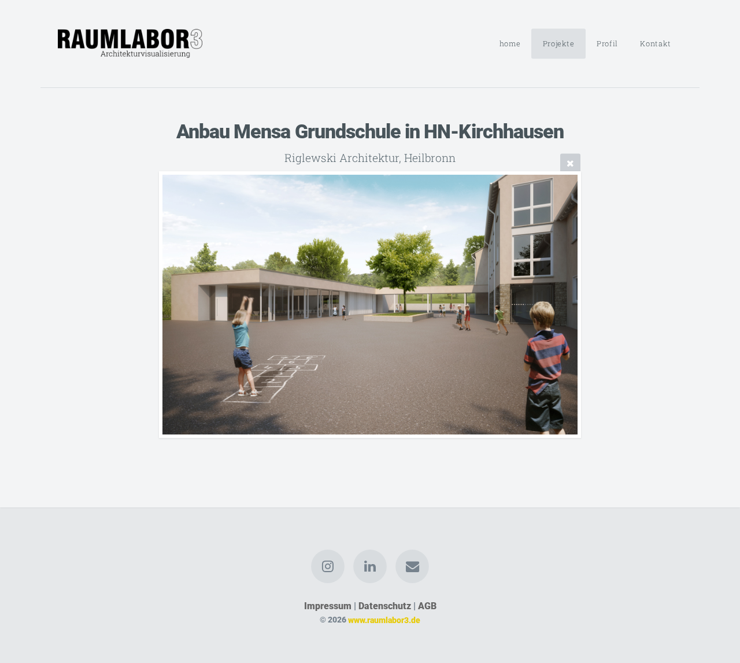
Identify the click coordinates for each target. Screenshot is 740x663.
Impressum (328, 606)
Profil (607, 43)
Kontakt (655, 43)
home (510, 43)
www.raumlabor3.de (384, 620)
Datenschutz (384, 606)
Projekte (559, 43)
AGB (427, 606)
